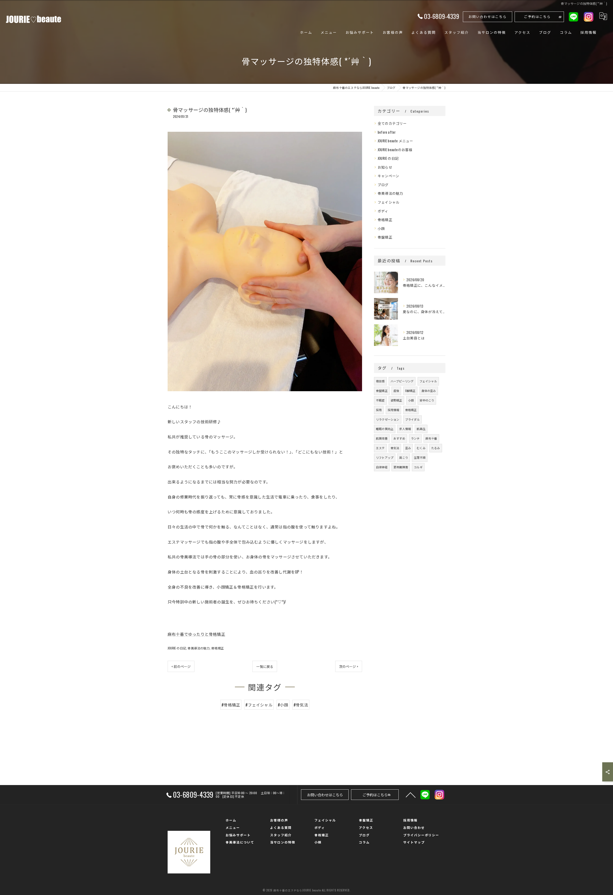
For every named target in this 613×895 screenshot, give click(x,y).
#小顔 (283, 705)
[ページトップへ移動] (410, 794)
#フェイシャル (258, 705)
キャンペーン (388, 175)
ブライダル (412, 419)
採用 (379, 410)
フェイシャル (388, 202)
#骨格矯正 (230, 705)
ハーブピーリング (402, 381)
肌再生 (421, 429)
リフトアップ (384, 457)
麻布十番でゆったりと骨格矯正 (196, 634)
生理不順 (420, 457)
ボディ (383, 210)
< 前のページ (181, 666)
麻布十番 (431, 438)
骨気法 (395, 448)
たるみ (435, 448)
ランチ (415, 438)
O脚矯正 (410, 391)
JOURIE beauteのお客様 (395, 149)
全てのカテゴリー (392, 123)
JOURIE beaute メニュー (395, 140)
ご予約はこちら (537, 16)
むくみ (421, 448)
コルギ (418, 467)
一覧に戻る (264, 666)
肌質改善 (382, 438)
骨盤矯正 (385, 237)
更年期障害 (400, 467)
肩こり (403, 457)
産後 (396, 391)
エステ (380, 448)
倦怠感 (380, 381)
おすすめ (399, 438)
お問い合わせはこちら (487, 16)
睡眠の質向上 (384, 429)
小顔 (381, 228)
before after (387, 132)
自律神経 (382, 467)
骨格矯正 (217, 648)
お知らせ (385, 167)
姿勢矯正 (396, 400)
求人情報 (405, 429)
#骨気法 (301, 705)
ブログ (383, 184)
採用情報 (393, 410)
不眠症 (380, 400)
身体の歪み (428, 391)
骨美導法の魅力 (198, 648)
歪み (408, 448)
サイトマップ (414, 842)
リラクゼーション (387, 419)
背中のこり (427, 400)
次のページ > (348, 666)
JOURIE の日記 (177, 648)
